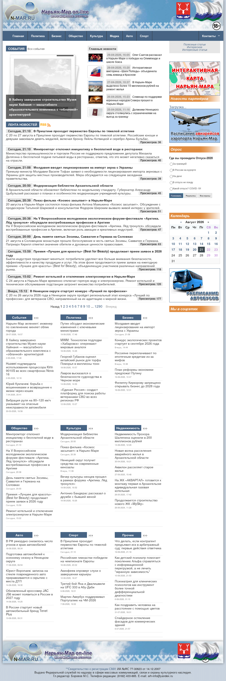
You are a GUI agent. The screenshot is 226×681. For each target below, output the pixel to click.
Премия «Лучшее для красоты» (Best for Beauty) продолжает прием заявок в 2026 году (84, 253)
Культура (96, 36)
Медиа (114, 36)
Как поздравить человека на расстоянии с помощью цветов (137, 606)
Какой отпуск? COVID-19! (187, 188)
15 (208, 243)
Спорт (144, 36)
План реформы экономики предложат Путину (134, 371)
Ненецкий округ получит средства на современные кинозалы (79, 463)
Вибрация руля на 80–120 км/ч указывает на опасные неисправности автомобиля (28, 403)
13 (194, 243)
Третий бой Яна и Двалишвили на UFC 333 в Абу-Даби (82, 585)
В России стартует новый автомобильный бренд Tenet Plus (26, 610)
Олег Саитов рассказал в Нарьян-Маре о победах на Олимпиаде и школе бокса (134, 58)
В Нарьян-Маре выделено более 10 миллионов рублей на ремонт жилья (132, 85)
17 (173, 249)
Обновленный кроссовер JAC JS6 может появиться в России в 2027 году (29, 594)
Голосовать (176, 195)
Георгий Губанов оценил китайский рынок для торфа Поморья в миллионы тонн (80, 360)
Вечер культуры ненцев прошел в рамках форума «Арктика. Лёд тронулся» (83, 480)
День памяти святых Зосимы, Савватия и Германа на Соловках (83, 236)
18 (180, 249)
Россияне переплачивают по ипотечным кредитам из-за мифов (135, 356)
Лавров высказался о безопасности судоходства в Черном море (81, 376)
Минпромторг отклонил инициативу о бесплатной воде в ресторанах (88, 149)
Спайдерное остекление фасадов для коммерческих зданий (135, 621)
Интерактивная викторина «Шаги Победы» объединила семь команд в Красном (131, 71)
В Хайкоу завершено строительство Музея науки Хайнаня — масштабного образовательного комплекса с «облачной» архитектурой (28, 347)
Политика (38, 36)
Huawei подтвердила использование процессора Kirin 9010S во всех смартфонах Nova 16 (30, 368)
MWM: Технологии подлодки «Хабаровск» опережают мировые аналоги (81, 343)
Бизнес (57, 36)
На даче (177, 176)
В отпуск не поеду (183, 182)
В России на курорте (184, 170)
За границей (179, 164)
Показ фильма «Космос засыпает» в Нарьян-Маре (73, 200)
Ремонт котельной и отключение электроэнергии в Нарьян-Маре (84, 276)
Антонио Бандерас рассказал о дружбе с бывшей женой (83, 495)
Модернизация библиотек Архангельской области (73, 185)
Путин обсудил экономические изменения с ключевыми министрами (82, 327)
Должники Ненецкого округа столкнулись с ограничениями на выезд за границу (132, 112)
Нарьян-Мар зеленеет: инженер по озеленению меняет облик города (29, 327)
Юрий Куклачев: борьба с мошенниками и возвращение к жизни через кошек (29, 387)
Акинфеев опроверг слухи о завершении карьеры (80, 572)
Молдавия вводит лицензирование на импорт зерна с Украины (83, 167)
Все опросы (205, 195)
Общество (76, 36)
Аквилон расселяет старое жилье (134, 469)
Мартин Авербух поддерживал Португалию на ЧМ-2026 (82, 598)
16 (216, 243)
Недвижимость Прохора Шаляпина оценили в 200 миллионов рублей (133, 437)
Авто (129, 36)
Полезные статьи (195, 44)
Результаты (191, 195)
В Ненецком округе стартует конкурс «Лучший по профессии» (78, 291)
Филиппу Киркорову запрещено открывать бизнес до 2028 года (138, 384)
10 (88, 306)
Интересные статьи (194, 49)
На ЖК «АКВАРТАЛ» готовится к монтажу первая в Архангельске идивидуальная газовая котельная (138, 485)
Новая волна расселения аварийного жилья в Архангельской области (133, 454)
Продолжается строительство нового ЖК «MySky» (136, 502)
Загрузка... (177, 106)
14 (201, 243)
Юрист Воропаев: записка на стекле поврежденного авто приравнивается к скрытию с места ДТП (27, 575)
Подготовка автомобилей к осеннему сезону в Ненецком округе (27, 557)
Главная (18, 36)
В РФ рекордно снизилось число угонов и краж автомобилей (29, 543)
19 (187, 249)
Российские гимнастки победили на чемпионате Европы (83, 559)
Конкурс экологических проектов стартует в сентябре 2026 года (138, 342)
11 (180, 243)
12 (187, 243)
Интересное (194, 47)
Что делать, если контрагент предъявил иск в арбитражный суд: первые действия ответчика (138, 544)
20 (194, 249)
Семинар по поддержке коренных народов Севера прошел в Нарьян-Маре (134, 100)
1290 (98, 306)
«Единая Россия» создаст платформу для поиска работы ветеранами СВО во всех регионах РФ (82, 394)
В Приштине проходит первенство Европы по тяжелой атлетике (84, 131)
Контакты (209, 36)
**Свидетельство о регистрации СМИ (90, 669)
